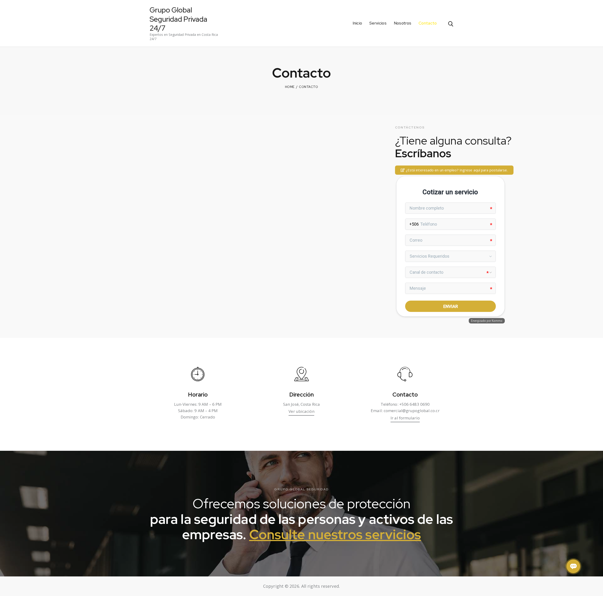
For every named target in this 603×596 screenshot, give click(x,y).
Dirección (301, 394)
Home (290, 87)
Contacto (405, 394)
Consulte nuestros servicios (335, 534)
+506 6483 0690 (414, 404)
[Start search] (450, 24)
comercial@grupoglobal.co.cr (412, 410)
